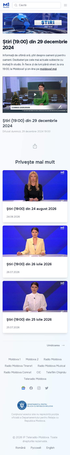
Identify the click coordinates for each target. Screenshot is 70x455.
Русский (36, 447)
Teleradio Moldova (35, 379)
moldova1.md (48, 69)
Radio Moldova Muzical (51, 366)
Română (20, 447)
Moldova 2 (32, 359)
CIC (39, 372)
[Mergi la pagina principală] (6, 5)
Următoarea (53, 345)
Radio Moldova (53, 359)
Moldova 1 (14, 359)
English (50, 447)
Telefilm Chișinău (56, 372)
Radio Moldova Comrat (17, 372)
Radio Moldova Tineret (18, 366)
